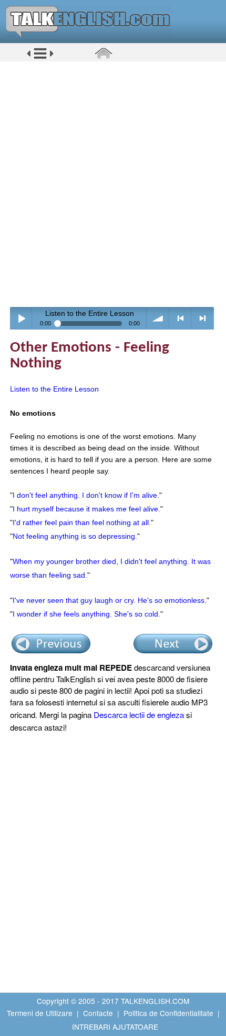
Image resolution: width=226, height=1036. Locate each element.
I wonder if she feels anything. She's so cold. (86, 614)
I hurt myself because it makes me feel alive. (86, 509)
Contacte (98, 1013)
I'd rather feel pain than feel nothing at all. (82, 522)
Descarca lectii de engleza (139, 714)
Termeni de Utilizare (40, 1013)
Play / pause (21, 318)
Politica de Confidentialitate (168, 1013)
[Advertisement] (113, 184)
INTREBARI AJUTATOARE (115, 1026)
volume (158, 318)
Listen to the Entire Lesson (54, 389)
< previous (180, 318)
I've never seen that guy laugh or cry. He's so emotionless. (110, 600)
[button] (40, 57)
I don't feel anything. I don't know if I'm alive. (86, 495)
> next (202, 318)
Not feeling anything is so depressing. (75, 536)
